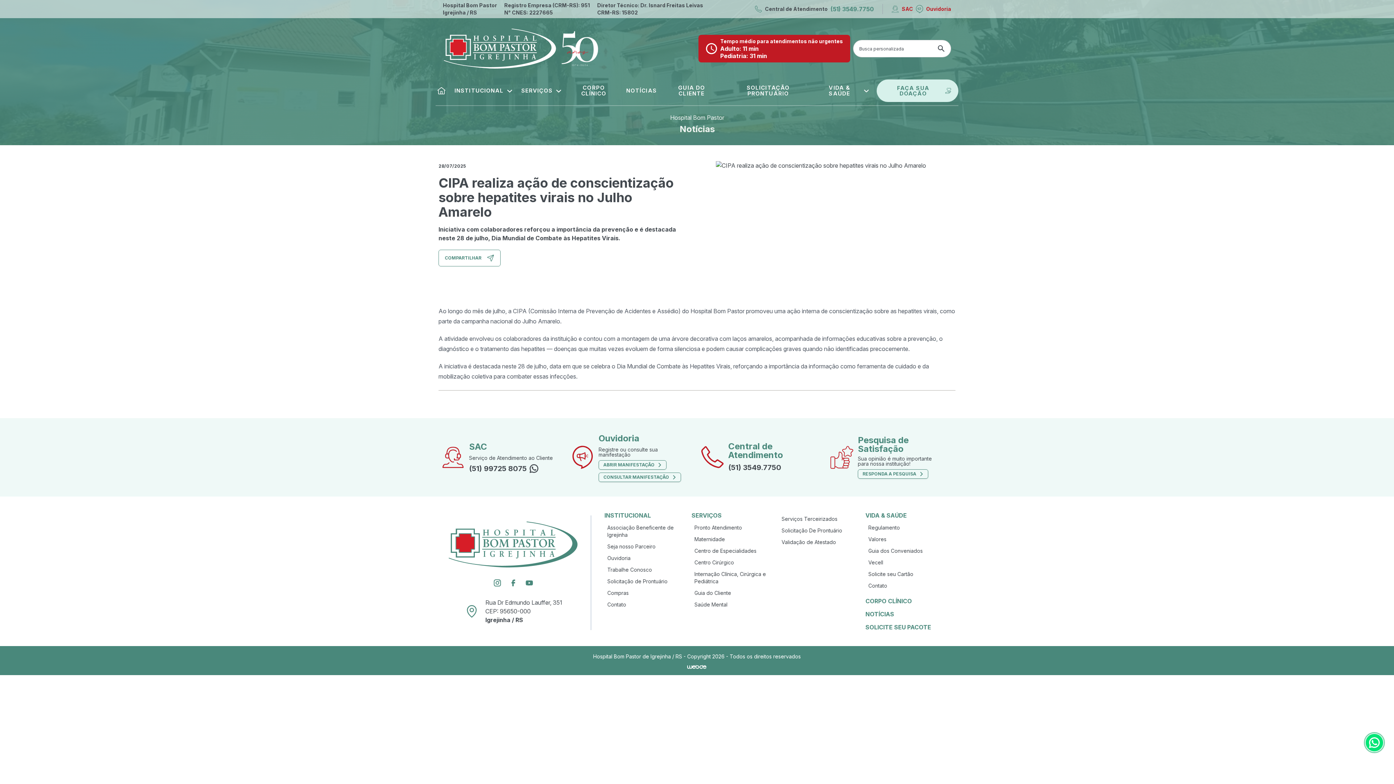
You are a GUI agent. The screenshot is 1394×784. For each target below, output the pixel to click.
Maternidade (709, 539)
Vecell (875, 562)
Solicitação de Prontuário (637, 581)
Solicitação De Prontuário (812, 530)
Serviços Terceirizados (809, 519)
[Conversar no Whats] (1374, 742)
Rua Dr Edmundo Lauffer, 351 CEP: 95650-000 (523, 611)
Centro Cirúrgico (714, 562)
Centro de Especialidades (725, 551)
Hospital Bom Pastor (697, 117)
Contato (616, 604)
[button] (483, 90)
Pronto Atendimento (718, 527)
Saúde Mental (710, 604)
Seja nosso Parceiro (631, 546)
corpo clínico (888, 601)
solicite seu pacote (898, 627)
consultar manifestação (636, 477)
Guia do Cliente (712, 593)
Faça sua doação (913, 91)
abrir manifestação (629, 464)
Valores (877, 539)
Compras (618, 593)
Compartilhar (463, 258)
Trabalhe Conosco (629, 570)
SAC (907, 9)
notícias (879, 614)
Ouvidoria (938, 9)
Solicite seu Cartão (890, 574)
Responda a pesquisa (889, 474)
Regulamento (884, 527)
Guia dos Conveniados (895, 551)
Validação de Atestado (809, 542)
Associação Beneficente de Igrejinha (640, 531)
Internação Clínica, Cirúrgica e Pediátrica (730, 577)
